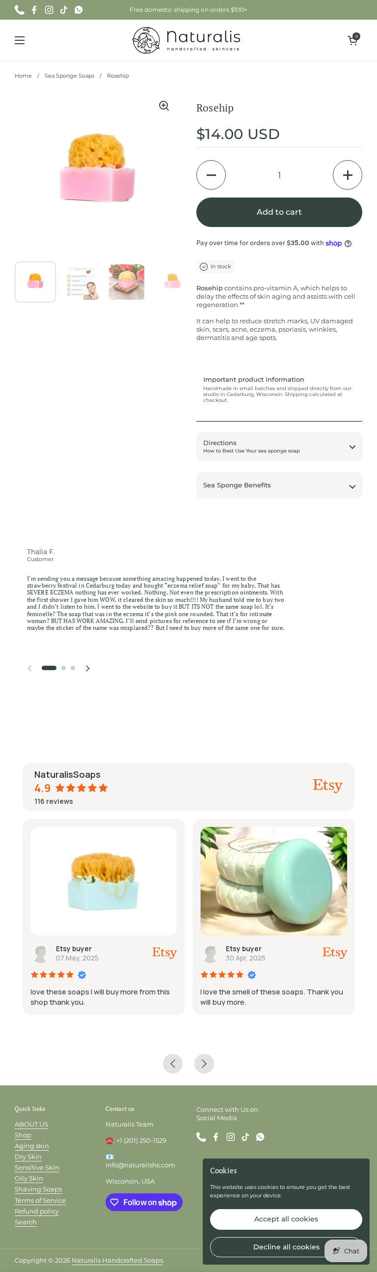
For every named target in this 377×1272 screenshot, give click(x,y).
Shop (23, 1135)
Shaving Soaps (38, 1189)
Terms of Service (40, 1200)
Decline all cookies (286, 1247)
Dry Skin (28, 1156)
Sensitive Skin (37, 1167)
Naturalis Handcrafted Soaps (117, 1260)
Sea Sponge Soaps (69, 76)
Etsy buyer (74, 948)
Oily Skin (29, 1178)
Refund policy (37, 1211)
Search (26, 1222)
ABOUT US (31, 1124)
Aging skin (32, 1146)
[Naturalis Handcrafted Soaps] (186, 40)
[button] (352, 40)
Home (23, 76)
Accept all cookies (286, 1219)
